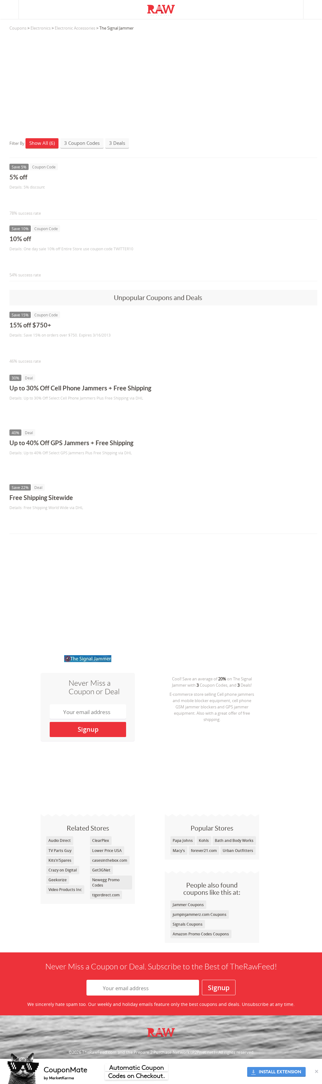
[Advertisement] (163, 81)
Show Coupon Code (38, 200)
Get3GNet (101, 870)
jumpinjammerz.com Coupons (199, 914)
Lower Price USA (107, 850)
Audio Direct (59, 840)
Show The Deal (32, 411)
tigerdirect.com (105, 895)
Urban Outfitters (238, 850)
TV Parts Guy (59, 850)
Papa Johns (183, 840)
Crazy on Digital (62, 870)
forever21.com (204, 850)
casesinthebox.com (109, 860)
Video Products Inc (65, 889)
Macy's (179, 850)
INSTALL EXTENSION (280, 1072)
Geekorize (57, 880)
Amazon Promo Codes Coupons (201, 934)
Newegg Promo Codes (105, 882)
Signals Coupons (188, 924)
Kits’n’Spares (59, 860)
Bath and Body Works (234, 840)
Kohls (204, 840)
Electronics (41, 28)
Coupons (17, 28)
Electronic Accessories (75, 28)
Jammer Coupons (188, 904)
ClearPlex (100, 840)
